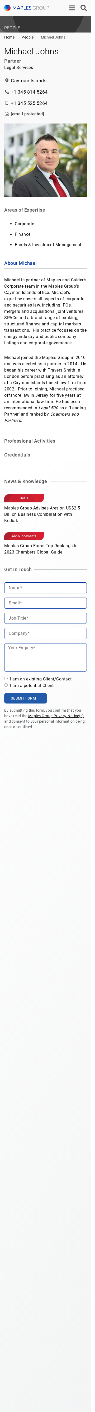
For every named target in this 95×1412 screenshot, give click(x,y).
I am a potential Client (31, 685)
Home (9, 37)
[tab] (45, 263)
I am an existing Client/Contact (40, 679)
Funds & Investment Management (48, 244)
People (28, 37)
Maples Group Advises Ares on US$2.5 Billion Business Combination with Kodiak (42, 514)
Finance (23, 234)
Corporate (24, 223)
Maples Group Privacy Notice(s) (56, 716)
